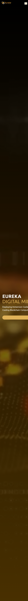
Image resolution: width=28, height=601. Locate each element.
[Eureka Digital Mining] (6, 2)
